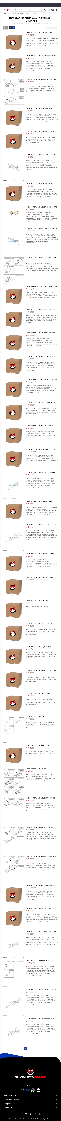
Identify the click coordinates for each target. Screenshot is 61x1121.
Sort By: (44, 28)
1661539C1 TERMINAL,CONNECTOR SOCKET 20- (41, 961)
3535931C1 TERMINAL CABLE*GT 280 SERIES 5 (41, 56)
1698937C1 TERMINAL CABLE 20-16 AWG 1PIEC (41, 79)
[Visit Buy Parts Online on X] (26, 1113)
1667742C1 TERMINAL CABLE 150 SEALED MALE (41, 856)
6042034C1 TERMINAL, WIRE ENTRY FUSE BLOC (41, 670)
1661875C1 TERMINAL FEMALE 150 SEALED (39, 827)
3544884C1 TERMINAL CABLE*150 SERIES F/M (40, 1019)
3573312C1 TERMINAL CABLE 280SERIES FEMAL (41, 356)
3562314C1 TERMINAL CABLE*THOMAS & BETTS (41, 207)
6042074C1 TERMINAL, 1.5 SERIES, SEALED (39, 623)
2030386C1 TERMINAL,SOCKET (36, 716)
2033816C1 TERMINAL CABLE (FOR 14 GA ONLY (41, 798)
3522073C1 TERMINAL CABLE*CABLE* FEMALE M (41, 228)
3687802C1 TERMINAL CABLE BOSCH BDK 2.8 (40, 333)
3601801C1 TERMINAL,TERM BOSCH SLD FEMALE (41, 931)
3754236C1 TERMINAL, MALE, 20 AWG (38, 693)
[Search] (45, 10)
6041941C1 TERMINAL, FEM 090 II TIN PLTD (39, 426)
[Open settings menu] (56, 9)
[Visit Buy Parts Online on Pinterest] (35, 1113)
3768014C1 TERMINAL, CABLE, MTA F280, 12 (40, 108)
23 (35, 1048)
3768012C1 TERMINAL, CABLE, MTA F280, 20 (40, 32)
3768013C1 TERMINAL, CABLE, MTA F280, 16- (40, 184)
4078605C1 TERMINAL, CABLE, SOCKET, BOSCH (41, 449)
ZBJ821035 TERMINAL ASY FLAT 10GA (38, 745)
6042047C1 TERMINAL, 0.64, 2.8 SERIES (38, 647)
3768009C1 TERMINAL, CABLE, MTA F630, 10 (40, 501)
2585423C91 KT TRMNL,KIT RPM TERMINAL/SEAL (41, 286)
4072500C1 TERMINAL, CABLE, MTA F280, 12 (40, 131)
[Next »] (38, 1048)
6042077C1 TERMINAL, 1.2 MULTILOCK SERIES (40, 403)
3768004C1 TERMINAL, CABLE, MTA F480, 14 (40, 554)
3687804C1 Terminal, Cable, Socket (38, 600)
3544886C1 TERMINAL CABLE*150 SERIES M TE (41, 990)
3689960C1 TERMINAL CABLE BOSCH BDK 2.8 (40, 885)
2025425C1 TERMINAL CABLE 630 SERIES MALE (41, 257)
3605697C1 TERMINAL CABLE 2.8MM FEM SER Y (41, 310)
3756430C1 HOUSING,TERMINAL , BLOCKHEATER (41, 379)
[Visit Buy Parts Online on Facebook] (21, 1113)
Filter (6, 27)
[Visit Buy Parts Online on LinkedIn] (39, 1113)
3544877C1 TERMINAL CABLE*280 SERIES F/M (40, 154)
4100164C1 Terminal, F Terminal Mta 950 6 (40, 577)
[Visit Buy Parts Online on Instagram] (30, 1113)
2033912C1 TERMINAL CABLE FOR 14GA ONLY (40, 769)
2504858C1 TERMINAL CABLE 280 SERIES (39, 908)
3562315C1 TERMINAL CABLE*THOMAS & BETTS (41, 525)
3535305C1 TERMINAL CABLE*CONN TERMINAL (41, 472)
